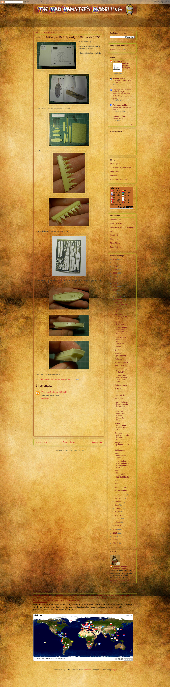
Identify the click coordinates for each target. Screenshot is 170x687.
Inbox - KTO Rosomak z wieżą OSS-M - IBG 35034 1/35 (121, 474)
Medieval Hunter (120, 490)
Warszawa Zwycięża (119, 323)
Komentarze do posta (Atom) (73, 450)
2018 (115, 287)
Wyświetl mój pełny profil (119, 580)
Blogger (114, 670)
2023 (115, 270)
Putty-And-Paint (116, 247)
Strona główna (69, 442)
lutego (117, 522)
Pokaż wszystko (129, 124)
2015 (115, 530)
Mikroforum (114, 239)
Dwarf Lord (118, 398)
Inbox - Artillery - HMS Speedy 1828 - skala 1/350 (120, 378)
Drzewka (117, 388)
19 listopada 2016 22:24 (58, 392)
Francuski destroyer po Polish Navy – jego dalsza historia (122, 96)
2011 (115, 543)
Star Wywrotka (118, 118)
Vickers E (118, 484)
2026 (115, 259)
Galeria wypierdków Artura (120, 168)
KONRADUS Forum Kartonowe (122, 227)
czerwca (118, 508)
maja (117, 512)
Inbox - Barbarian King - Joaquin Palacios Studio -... (121, 405)
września (118, 498)
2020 (115, 280)
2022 (115, 273)
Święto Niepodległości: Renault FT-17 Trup (121, 426)
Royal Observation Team (120, 455)
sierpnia (118, 502)
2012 (115, 540)
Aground (117, 347)
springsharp (118, 61)
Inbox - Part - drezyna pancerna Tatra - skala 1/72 (121, 369)
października (120, 495)
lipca (117, 505)
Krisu (112, 231)
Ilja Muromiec (119, 450)
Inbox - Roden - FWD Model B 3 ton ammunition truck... (121, 464)
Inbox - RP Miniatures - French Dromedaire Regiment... (120, 416)
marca (117, 519)
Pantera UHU (119, 395)
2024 (115, 266)
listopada (119, 300)
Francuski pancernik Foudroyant (126, 66)
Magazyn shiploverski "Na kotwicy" (122, 91)
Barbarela (118, 359)
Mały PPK (114, 235)
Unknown (45, 392)
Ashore (117, 480)
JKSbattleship (119, 79)
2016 (115, 293)
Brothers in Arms (121, 385)
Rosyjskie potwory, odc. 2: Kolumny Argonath (121, 436)
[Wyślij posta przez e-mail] (77, 379)
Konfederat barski (121, 392)
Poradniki (113, 176)
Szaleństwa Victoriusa (118, 180)
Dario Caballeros (116, 223)
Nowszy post (41, 442)
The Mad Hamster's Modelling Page (121, 567)
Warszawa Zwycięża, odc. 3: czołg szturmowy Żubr (121, 307)
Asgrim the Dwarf (121, 487)
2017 (115, 290)
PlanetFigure (115, 243)
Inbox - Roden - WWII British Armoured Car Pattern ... (121, 330)
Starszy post (96, 442)
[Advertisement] (85, 20)
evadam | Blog (119, 116)
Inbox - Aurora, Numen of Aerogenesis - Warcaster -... (120, 340)
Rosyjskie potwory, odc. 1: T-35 (121, 445)
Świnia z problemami (120, 354)
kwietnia (118, 515)
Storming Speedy (121, 362)
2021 (115, 276)
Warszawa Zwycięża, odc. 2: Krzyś (121, 316)
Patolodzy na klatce (121, 105)
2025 (115, 263)
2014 (115, 533)
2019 (115, 283)
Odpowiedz (45, 398)
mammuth (87, 670)
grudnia (118, 296)
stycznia (118, 525)
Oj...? (116, 350)
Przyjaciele (114, 172)
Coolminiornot (115, 219)
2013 (115, 536)
